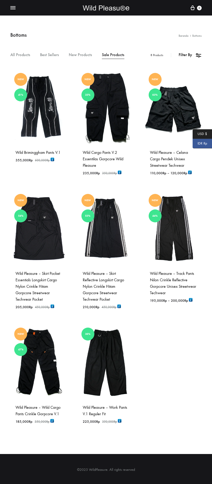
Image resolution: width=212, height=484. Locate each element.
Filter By (185, 54)
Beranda (183, 35)
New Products (80, 55)
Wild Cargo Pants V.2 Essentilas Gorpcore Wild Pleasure (103, 159)
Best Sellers (49, 55)
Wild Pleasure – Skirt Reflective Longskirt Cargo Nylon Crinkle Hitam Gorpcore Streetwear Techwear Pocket (103, 286)
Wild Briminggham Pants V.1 (38, 152)
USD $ (200, 133)
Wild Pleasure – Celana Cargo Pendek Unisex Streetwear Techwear (169, 159)
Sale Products (113, 55)
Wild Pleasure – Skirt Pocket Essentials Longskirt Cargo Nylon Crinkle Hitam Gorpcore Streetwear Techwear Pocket (38, 286)
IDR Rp (200, 143)
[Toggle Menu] (13, 8)
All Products (20, 55)
